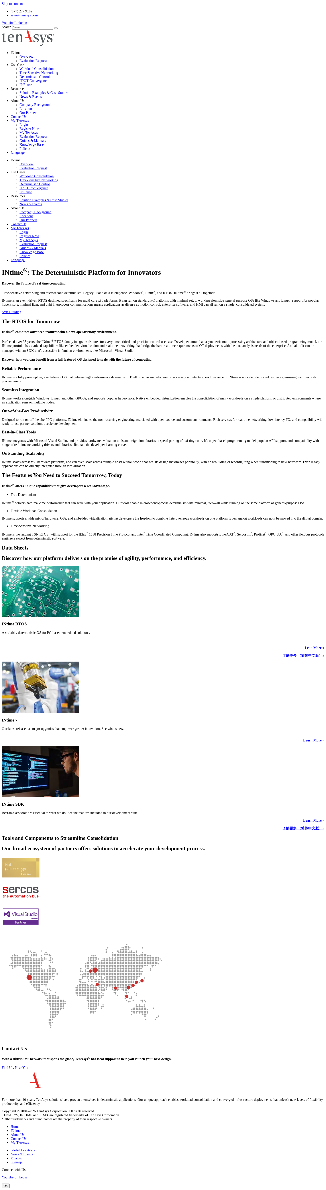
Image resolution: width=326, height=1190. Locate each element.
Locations (26, 109)
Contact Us (18, 117)
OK (6, 1186)
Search (6, 27)
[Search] (56, 28)
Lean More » (314, 648)
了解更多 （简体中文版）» (303, 655)
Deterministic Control (35, 77)
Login (24, 125)
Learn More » (313, 740)
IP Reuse (26, 85)
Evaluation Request (33, 61)
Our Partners (28, 113)
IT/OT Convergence (34, 81)
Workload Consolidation (37, 69)
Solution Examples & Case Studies (44, 93)
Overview (26, 57)
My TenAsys (20, 121)
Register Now (29, 128)
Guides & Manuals (33, 140)
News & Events (31, 97)
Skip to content (12, 4)
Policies (25, 148)
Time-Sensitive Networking (39, 73)
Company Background (35, 105)
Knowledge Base (32, 144)
